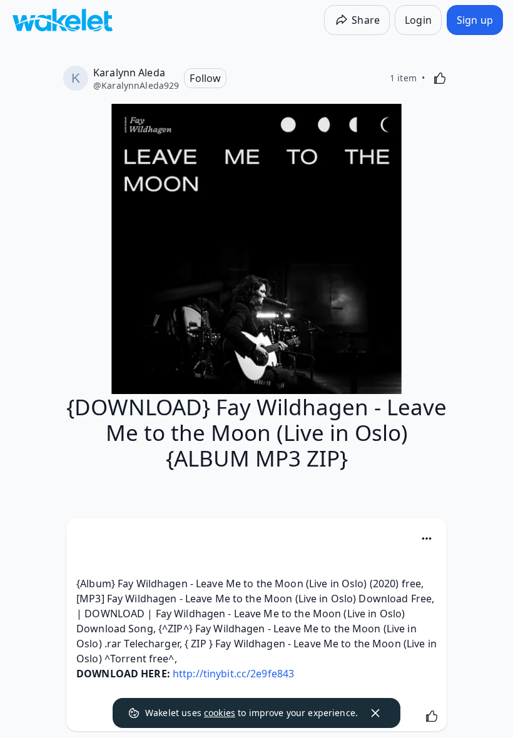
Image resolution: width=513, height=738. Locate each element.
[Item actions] (427, 538)
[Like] (440, 78)
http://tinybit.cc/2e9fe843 (233, 673)
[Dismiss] (375, 713)
